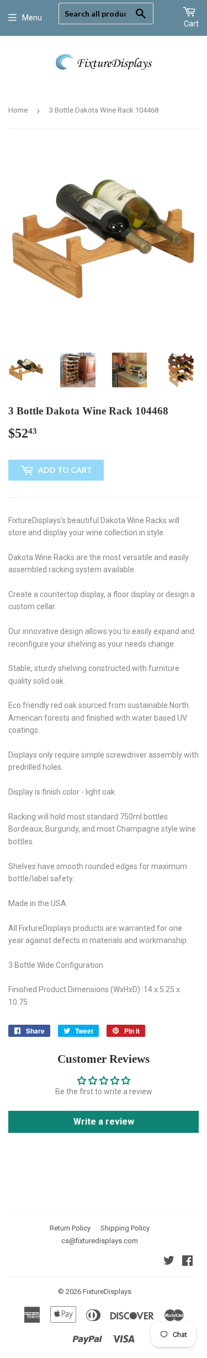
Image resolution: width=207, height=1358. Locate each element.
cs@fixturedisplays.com (99, 1241)
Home (18, 110)
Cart (191, 23)
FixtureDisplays (107, 1291)
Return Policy (70, 1228)
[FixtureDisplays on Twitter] (168, 1262)
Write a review (103, 1121)
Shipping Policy (125, 1228)
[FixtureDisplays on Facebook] (187, 1262)
